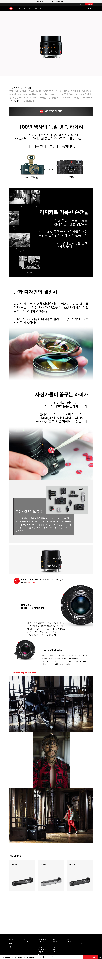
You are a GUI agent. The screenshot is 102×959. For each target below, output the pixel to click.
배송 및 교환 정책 (41, 951)
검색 (88, 8)
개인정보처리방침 (13, 947)
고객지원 (40, 8)
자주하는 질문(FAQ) (42, 949)
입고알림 (99, 957)
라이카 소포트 (26, 948)
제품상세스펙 (64, 956)
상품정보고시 (56, 956)
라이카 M (26, 941)
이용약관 (11, 946)
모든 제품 (26, 939)
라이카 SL (26, 943)
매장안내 (40, 954)
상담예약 (49, 956)
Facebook (85, 939)
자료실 (53, 951)
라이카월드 (30, 8)
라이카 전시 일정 (55, 939)
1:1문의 (39, 952)
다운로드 (54, 949)
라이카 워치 (26, 951)
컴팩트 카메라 (26, 946)
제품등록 (10, 4)
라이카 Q (25, 944)
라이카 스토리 (55, 941)
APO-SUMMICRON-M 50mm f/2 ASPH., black (19, 957)
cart (85, 957)
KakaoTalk (85, 943)
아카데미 (35, 8)
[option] (51, 1)
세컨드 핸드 (26, 953)
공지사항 (40, 947)
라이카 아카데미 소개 (42, 939)
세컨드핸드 (24, 8)
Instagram (85, 941)
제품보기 (18, 8)
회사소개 (11, 939)
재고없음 (92, 957)
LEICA (11, 8)
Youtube (85, 946)
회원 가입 (69, 941)
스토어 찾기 (76, 4)
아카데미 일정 (41, 941)
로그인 (83, 4)
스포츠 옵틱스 (26, 949)
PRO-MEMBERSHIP (89, 4)
